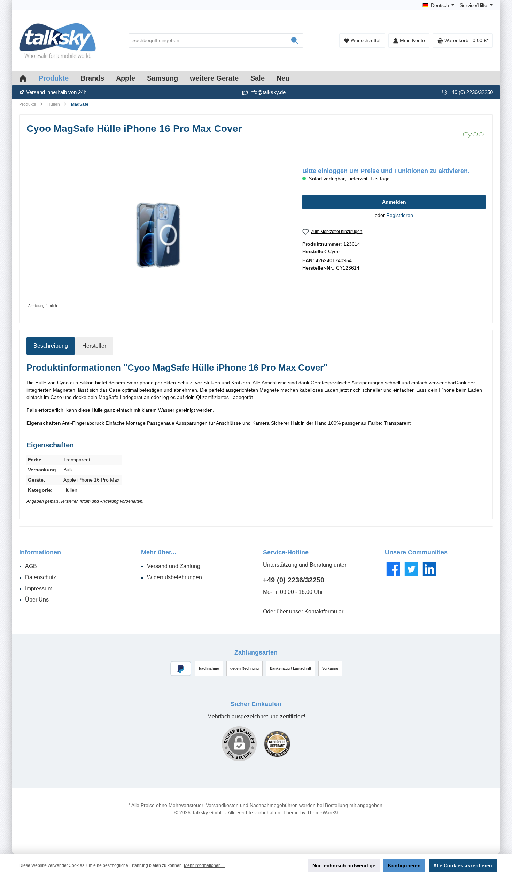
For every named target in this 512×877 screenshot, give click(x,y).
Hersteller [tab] (94, 346)
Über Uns (37, 600)
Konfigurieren (404, 865)
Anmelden (394, 202)
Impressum (38, 588)
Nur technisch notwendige (343, 865)
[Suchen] (295, 40)
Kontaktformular (323, 611)
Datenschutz (40, 577)
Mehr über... (158, 552)
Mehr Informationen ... (204, 865)
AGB (31, 566)
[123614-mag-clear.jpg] (157, 235)
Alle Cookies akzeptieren (462, 865)
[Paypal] (181, 668)
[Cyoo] (473, 134)
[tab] (50, 346)
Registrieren (399, 215)
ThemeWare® (322, 812)
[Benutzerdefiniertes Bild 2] (277, 744)
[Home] (29, 78)
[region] (157, 235)
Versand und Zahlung (173, 566)
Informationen (40, 552)
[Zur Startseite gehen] (57, 40)
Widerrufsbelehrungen (174, 577)
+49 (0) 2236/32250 (293, 580)
